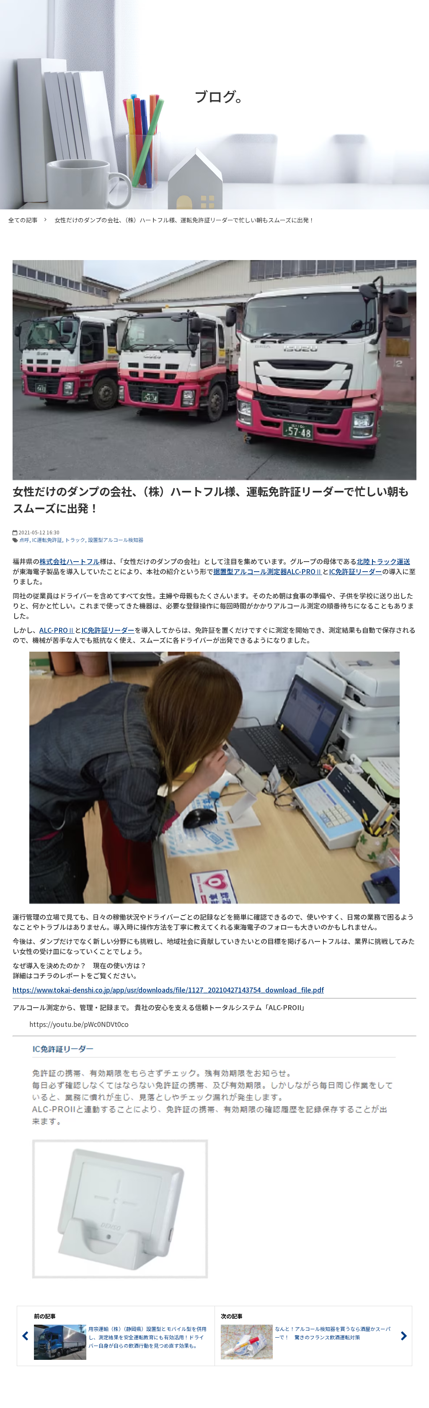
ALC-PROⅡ (57, 630)
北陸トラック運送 (383, 561)
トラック (75, 539)
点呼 (24, 539)
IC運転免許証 (47, 539)
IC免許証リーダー (355, 571)
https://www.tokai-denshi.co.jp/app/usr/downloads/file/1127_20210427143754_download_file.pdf (168, 990)
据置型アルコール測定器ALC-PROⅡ (267, 571)
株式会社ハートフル (69, 561)
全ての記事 (23, 220)
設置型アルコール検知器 (115, 539)
